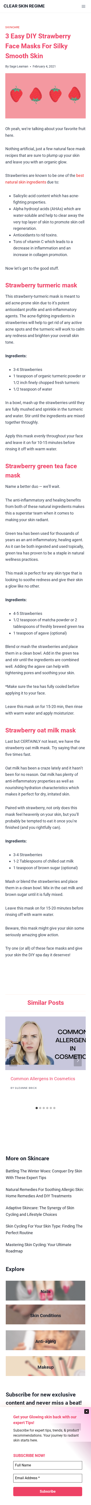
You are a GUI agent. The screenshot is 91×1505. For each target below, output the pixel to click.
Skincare (12, 27)
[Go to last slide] (13, 1060)
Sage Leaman (18, 66)
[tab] (37, 1108)
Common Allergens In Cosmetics (43, 1078)
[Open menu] (83, 6)
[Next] (78, 1060)
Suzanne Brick (26, 1087)
